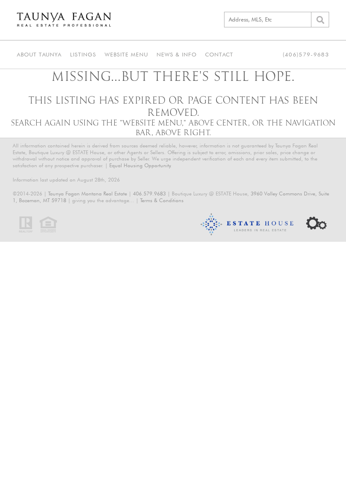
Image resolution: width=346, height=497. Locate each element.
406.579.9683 (149, 193)
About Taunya (39, 54)
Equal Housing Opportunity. (140, 165)
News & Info (177, 54)
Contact (219, 54)
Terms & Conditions (162, 200)
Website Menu (126, 54)
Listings (83, 54)
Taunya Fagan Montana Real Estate (87, 193)
